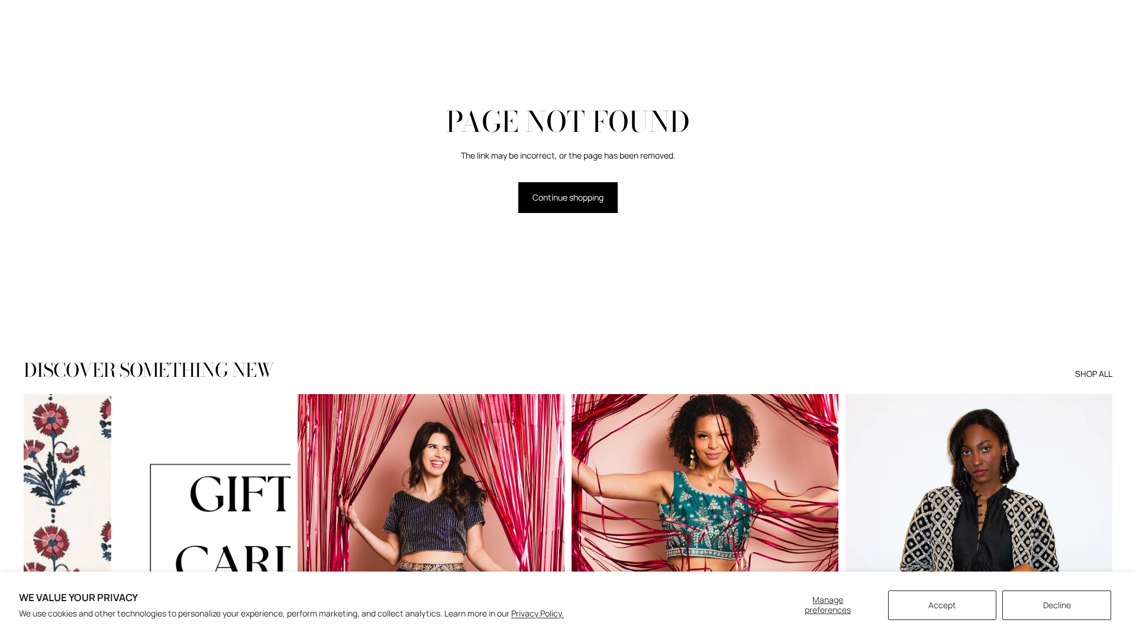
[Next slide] (273, 561)
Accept (942, 605)
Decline (1057, 605)
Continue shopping (568, 197)
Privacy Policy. (537, 613)
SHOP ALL (1093, 373)
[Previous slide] (41, 561)
